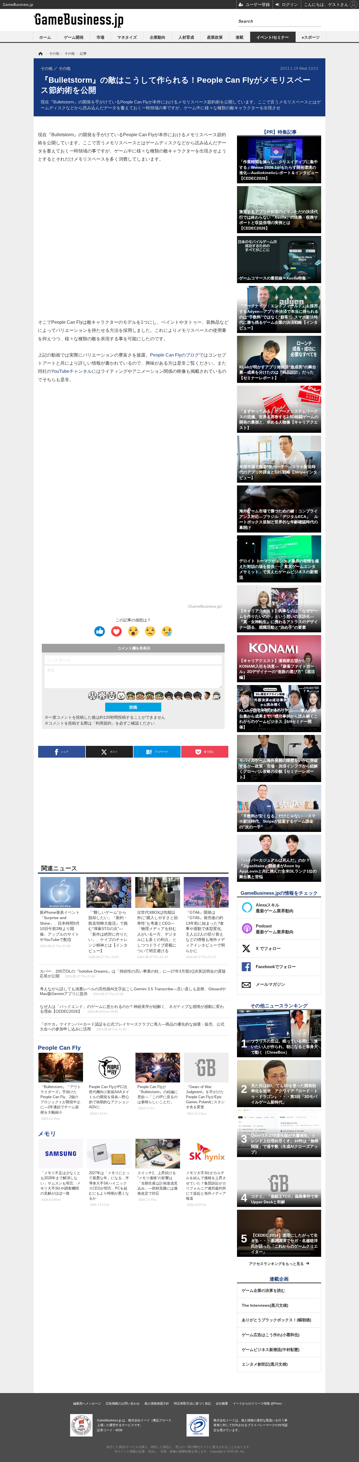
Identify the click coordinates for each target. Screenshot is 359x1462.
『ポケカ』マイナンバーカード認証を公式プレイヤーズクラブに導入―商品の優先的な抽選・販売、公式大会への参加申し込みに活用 (132, 1026)
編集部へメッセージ (87, 1403)
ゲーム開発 (74, 37)
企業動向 (157, 37)
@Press (276, 1403)
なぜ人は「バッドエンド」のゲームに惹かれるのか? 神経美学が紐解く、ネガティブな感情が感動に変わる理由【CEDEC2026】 (132, 1009)
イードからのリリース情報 (251, 1403)
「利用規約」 (103, 723)
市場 (100, 37)
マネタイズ (127, 37)
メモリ (47, 1133)
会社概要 (222, 1403)
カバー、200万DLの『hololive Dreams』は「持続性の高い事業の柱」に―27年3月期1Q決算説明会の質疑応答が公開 (133, 973)
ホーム (45, 37)
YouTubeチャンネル (71, 371)
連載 (239, 37)
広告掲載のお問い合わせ (123, 1403)
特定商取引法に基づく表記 (192, 1403)
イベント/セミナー (272, 37)
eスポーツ (311, 37)
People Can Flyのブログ (174, 354)
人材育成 (186, 37)
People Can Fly (59, 1047)
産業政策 (215, 37)
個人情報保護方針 (156, 1403)
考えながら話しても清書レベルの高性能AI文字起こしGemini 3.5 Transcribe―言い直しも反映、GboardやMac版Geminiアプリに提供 (133, 991)
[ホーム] (40, 53)
